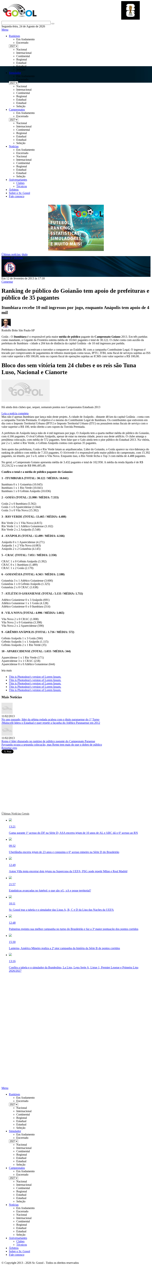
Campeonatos (17, 109)
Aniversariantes (18, 179)
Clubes (20, 183)
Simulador (15, 72)
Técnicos (21, 186)
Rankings (14, 36)
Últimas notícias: (11, 254)
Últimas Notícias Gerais (15, 813)
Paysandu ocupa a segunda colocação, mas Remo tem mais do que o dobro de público (51, 744)
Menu (4, 29)
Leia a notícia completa (15, 413)
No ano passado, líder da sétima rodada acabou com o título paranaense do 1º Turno (50, 719)
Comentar (7, 281)
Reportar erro (9, 748)
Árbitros (14, 189)
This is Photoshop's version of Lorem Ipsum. (35, 676)
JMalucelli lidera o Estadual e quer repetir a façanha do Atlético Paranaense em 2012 (50, 722)
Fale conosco (16, 196)
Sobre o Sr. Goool (19, 193)
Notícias (14, 146)
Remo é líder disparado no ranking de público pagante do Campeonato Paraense (48, 741)
